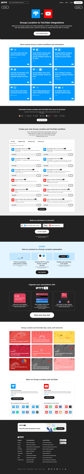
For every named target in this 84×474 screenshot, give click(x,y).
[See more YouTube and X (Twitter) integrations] (68, 406)
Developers (20, 469)
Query (17, 181)
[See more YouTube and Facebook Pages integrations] (58, 406)
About (43, 469)
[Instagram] (54, 469)
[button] (42, 272)
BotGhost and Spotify (30, 451)
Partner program (30, 469)
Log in (71, 2)
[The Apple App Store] (63, 440)
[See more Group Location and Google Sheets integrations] (25, 412)
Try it (39, 154)
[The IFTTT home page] (4, 2)
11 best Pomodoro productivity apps (49, 455)
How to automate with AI (47, 442)
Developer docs (21, 459)
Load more (42, 209)
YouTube (45, 22)
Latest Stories (46, 440)
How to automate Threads (47, 457)
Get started (78, 2)
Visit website (46, 394)
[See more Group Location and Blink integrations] (25, 406)
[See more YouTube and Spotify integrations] (48, 406)
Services (19, 442)
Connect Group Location (17, 398)
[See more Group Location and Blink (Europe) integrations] (35, 406)
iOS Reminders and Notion (31, 455)
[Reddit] (65, 469)
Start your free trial (42, 315)
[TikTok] (63, 469)
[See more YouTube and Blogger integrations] (58, 412)
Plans (66, 2)
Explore (61, 2)
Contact (35, 469)
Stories (19, 444)
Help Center (20, 451)
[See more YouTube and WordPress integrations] (68, 412)
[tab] (12, 142)
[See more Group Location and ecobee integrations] (35, 412)
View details (14, 154)
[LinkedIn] (51, 469)
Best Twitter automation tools (48, 444)
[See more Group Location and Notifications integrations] (15, 406)
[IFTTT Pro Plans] (29, 148)
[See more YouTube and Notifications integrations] (48, 412)
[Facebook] (49, 469)
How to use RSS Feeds (47, 451)
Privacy (39, 469)
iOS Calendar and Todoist (31, 457)
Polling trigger (18, 150)
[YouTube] (57, 469)
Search (19, 455)
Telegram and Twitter (30, 459)
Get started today (42, 33)
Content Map (20, 453)
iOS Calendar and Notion (31, 444)
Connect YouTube (49, 397)
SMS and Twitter (29, 453)
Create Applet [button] (42, 231)
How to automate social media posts (49, 459)
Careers (24, 469)
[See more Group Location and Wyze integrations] (15, 412)
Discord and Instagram (30, 442)
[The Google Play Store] (63, 443)
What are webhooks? (46, 453)
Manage (12, 395)
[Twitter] (60, 469)
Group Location (28, 22)
